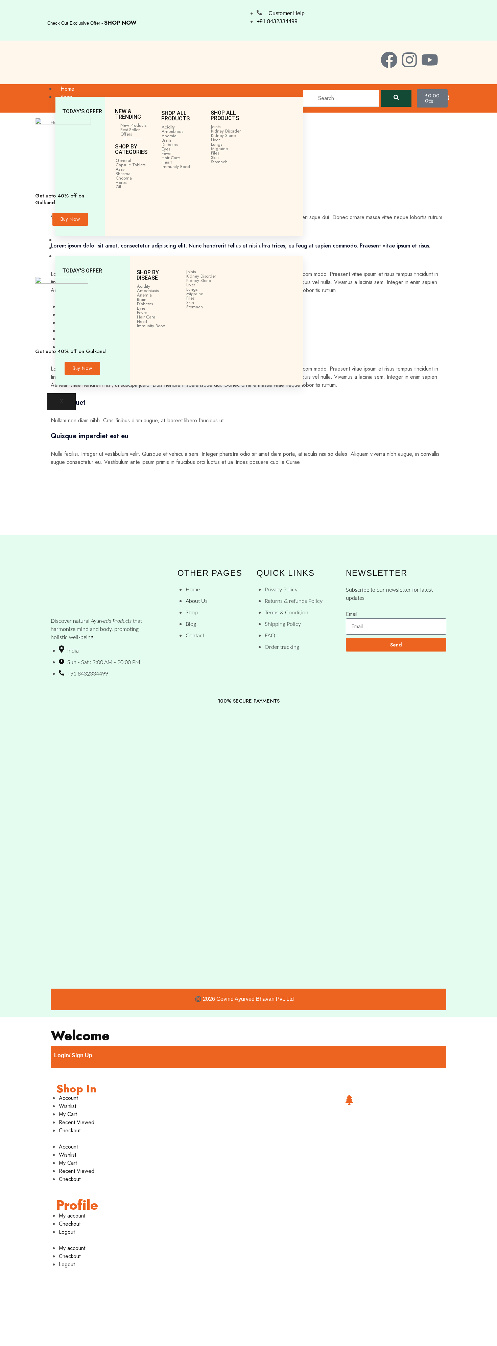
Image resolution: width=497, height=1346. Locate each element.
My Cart (68, 1114)
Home (67, 89)
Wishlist (67, 1106)
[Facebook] (389, 59)
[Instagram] (409, 59)
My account (72, 1216)
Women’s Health (79, 248)
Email (351, 614)
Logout (67, 1232)
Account (68, 1098)
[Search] (396, 98)
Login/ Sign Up (73, 1055)
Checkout (69, 1130)
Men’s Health (75, 240)
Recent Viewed (76, 1122)
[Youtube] (429, 59)
